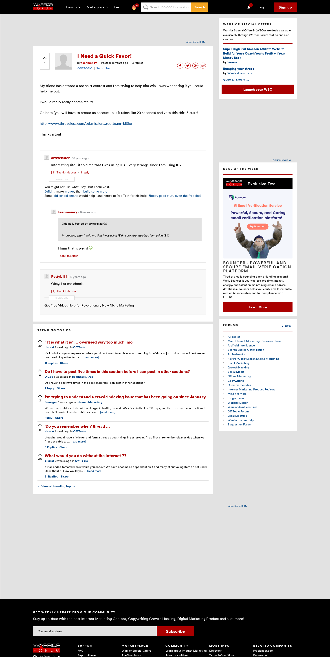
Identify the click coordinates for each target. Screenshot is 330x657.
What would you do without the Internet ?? (85, 455)
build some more (95, 191)
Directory (215, 650)
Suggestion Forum (239, 424)
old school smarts (65, 195)
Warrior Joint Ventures (242, 407)
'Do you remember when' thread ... (77, 426)
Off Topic (79, 347)
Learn (119, 7)
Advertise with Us (195, 42)
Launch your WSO (257, 89)
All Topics (234, 337)
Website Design (238, 403)
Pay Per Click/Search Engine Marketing (253, 359)
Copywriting (236, 381)
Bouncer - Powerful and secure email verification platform (257, 267)
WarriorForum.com (240, 73)
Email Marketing (238, 363)
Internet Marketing (89, 402)
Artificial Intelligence (241, 345)
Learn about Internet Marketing (186, 650)
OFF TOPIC (84, 68)
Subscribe (103, 68)
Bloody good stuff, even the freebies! (174, 195)
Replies (51, 363)
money (69, 191)
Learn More (258, 306)
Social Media (236, 372)
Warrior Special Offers (136, 650)
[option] (258, 245)
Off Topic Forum (238, 411)
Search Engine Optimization (246, 350)
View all (287, 326)
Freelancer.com (263, 650)
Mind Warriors (237, 394)
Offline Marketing (239, 376)
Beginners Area (82, 376)
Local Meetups (237, 416)
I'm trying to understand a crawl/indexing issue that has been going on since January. (126, 396)
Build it (49, 191)
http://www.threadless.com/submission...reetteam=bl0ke (86, 123)
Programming (237, 398)
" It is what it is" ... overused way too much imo (89, 342)
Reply (49, 388)
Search (199, 7)
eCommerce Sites (239, 385)
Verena (232, 62)
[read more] (91, 357)
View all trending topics (56, 486)
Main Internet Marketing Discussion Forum (255, 341)
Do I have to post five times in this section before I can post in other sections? (117, 371)
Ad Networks (236, 354)
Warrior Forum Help (241, 420)
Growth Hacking (238, 367)
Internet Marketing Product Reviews (251, 389)
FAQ (80, 650)
